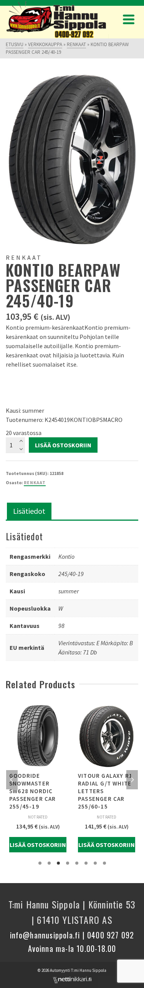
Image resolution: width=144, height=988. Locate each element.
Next (132, 779)
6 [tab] (86, 863)
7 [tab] (95, 863)
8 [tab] (104, 863)
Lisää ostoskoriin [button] (38, 845)
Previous (12, 779)
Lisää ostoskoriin (63, 445)
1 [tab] (40, 863)
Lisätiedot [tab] (29, 511)
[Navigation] (128, 19)
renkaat (35, 482)
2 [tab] (49, 863)
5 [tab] (77, 863)
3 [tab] (58, 863)
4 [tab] (67, 863)
